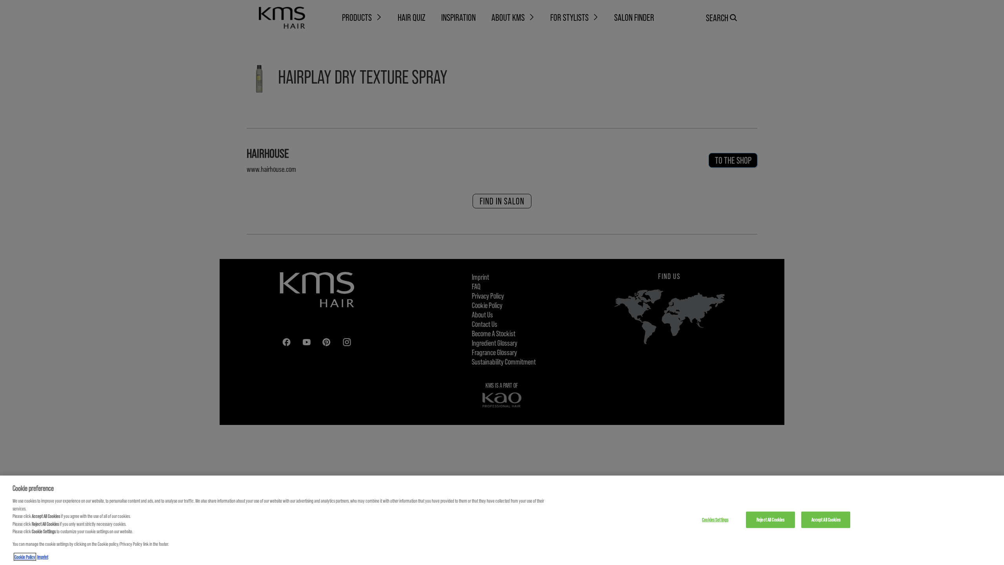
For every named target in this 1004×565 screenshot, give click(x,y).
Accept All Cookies (825, 519)
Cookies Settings (715, 519)
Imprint (42, 557)
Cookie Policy (25, 557)
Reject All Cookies (770, 519)
